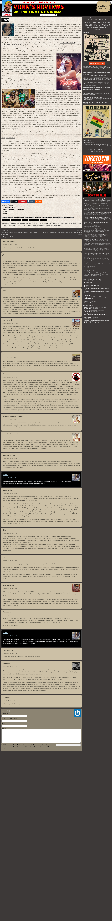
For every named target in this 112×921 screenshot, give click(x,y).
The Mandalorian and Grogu (90, 310)
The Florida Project (9, 208)
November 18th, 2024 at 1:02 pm (10, 377)
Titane (6, 212)
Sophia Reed (87, 239)
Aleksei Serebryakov (7, 217)
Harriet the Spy (87, 317)
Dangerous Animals (88, 298)
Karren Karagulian (47, 217)
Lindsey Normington (58, 217)
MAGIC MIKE (51, 165)
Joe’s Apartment (87, 289)
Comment (3, 728)
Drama (62, 223)
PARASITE (26, 39)
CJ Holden (86, 200)
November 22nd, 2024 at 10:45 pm (10, 636)
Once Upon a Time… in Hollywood (14, 209)
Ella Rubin (38, 217)
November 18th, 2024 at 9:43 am (10, 294)
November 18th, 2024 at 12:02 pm (10, 357)
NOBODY (33, 73)
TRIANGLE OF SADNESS (42, 39)
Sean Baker (25, 220)
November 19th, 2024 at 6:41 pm (10, 533)
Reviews (31, 15)
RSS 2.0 (15, 225)
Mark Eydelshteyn (69, 217)
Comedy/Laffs (55, 223)
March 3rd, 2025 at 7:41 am (9, 700)
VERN (5, 474)
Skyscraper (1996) (88, 302)
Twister (85, 318)
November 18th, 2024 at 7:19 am (10, 244)
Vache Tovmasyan (34, 220)
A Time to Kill (87, 295)
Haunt (85, 300)
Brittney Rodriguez (18, 217)
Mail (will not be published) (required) (9, 718)
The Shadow (92, 273)
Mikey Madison (6, 220)
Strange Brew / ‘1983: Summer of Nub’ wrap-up (95, 297)
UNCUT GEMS (10, 138)
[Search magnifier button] (55, 15)
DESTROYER (62, 143)
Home (15, 15)
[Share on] (45, 201)
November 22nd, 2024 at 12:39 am (10, 615)
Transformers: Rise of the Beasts (97, 253)
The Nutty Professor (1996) (90, 323)
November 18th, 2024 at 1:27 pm (10, 419)
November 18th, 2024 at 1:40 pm (10, 437)
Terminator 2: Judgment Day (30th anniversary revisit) (96, 288)
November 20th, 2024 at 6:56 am (10, 588)
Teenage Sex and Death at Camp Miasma (100, 200)
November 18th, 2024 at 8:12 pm (10, 477)
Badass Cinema (22, 15)
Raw (5, 214)
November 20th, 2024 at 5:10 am (10, 560)
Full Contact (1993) (92, 229)
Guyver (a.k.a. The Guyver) (90, 301)
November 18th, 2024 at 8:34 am (10, 258)
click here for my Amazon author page (97, 75)
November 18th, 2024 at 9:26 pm (10, 493)
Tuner (88, 243)
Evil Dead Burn (95, 239)
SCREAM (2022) (16, 45)
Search (37, 15)
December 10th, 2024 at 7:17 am (10, 666)
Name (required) (5, 713)
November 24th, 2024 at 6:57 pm (10, 653)
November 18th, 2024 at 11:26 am (10, 323)
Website (3, 723)
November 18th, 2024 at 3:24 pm (10, 458)
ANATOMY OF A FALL (57, 39)
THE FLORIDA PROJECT (45, 28)
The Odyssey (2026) (88, 313)
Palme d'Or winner (16, 220)
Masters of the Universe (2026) (91, 294)
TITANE (32, 39)
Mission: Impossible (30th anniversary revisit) (94, 314)
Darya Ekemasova (29, 217)
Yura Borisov (43, 220)
